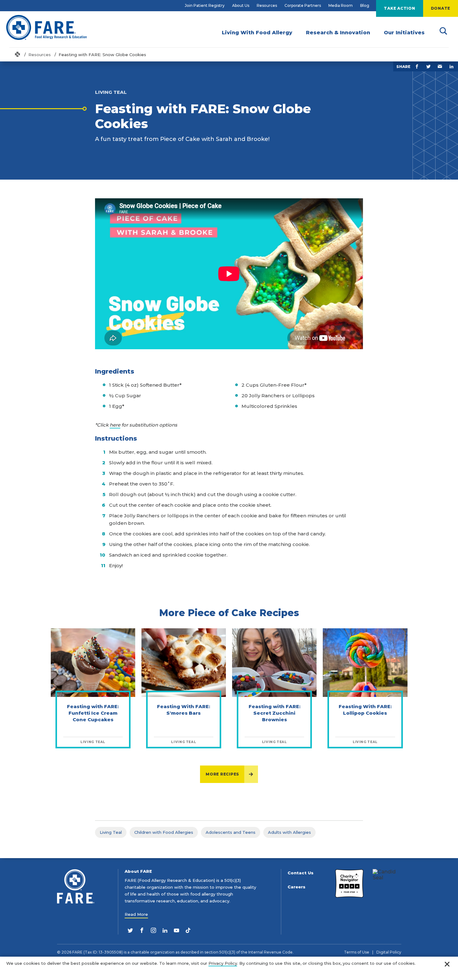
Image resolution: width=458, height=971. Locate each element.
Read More (136, 914)
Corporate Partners (302, 5)
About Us (240, 5)
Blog (364, 5)
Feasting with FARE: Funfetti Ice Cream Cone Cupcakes (93, 712)
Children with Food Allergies (163, 832)
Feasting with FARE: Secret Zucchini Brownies (274, 712)
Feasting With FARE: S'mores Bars (183, 709)
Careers (296, 887)
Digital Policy (388, 952)
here (115, 425)
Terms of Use (356, 952)
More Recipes (222, 774)
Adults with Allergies (289, 832)
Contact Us (300, 873)
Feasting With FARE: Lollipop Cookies (365, 709)
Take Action (399, 8)
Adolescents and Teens (230, 832)
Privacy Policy (222, 963)
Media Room (340, 5)
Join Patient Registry (205, 5)
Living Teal (111, 832)
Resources (267, 5)
